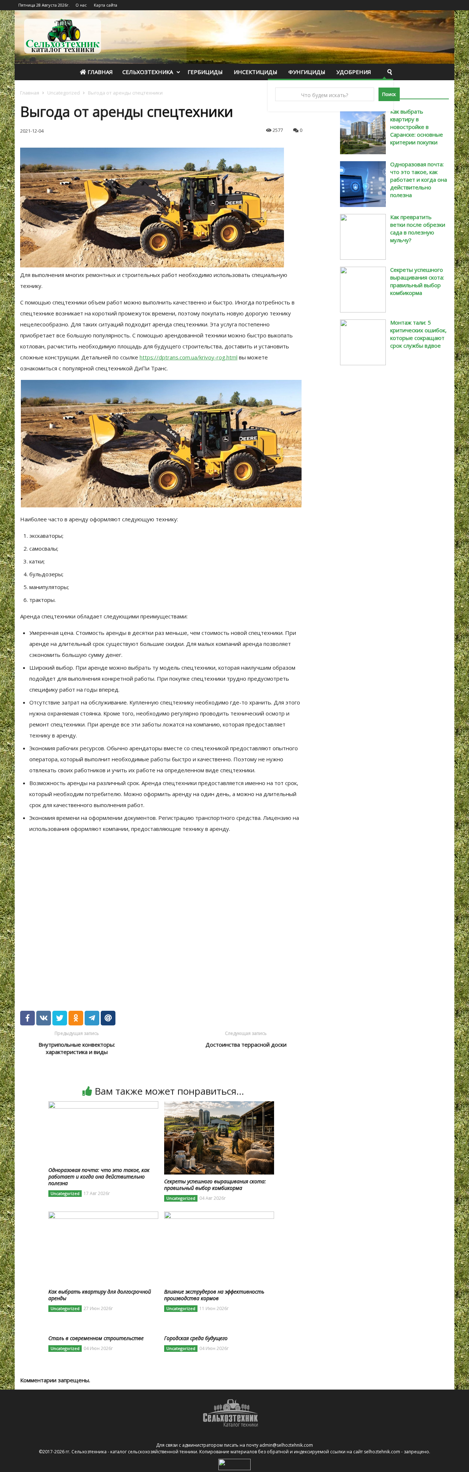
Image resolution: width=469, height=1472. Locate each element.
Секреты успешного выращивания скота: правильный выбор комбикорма (417, 281)
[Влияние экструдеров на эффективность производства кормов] (219, 1216)
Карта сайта (105, 5)
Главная (99, 71)
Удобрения (353, 71)
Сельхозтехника (147, 71)
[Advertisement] (126, 913)
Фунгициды (306, 71)
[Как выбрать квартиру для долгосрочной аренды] (103, 1216)
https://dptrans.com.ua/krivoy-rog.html (188, 357)
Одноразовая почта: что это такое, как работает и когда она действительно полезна (418, 179)
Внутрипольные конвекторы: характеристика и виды (76, 1048)
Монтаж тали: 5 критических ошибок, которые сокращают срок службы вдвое (418, 334)
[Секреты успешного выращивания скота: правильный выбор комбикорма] (219, 1105)
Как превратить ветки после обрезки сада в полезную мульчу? (417, 228)
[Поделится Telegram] (92, 1018)
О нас (81, 5)
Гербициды (205, 71)
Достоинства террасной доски (246, 1044)
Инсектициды (255, 71)
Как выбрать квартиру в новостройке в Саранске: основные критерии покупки (416, 127)
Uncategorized (63, 92)
